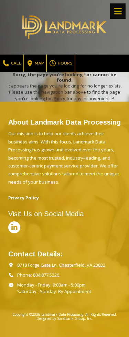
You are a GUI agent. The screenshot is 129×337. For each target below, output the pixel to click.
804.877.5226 (46, 275)
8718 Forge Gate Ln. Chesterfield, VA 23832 (61, 265)
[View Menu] (118, 11)
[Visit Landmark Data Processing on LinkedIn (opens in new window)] (14, 227)
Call (15, 63)
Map (39, 63)
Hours (65, 63)
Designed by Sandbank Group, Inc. (64, 318)
